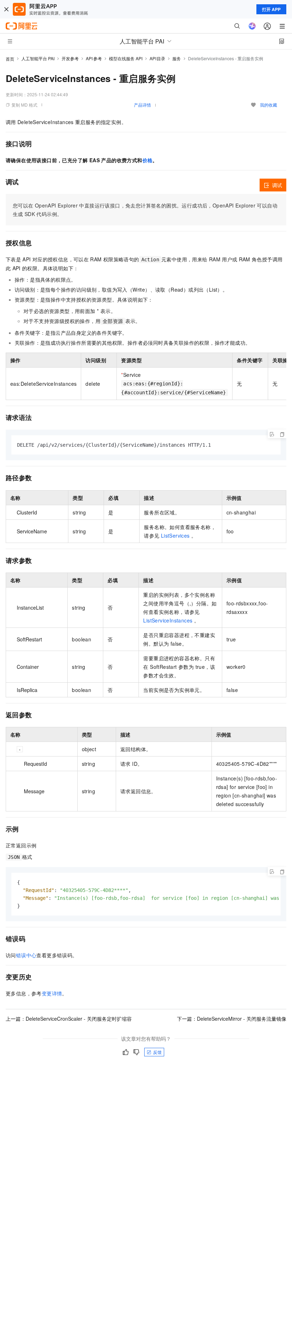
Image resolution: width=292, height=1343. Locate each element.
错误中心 (26, 955)
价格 (147, 160)
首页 (10, 59)
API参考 (94, 58)
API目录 (158, 58)
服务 (176, 58)
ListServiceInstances (167, 620)
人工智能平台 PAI (37, 58)
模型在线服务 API (125, 58)
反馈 (157, 1052)
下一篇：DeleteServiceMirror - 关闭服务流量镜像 (231, 1018)
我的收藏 (268, 105)
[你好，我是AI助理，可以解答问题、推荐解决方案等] (252, 26)
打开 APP (271, 9)
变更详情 (52, 993)
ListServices (176, 535)
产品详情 (142, 105)
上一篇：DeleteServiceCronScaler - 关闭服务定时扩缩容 (69, 1018)
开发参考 (70, 58)
